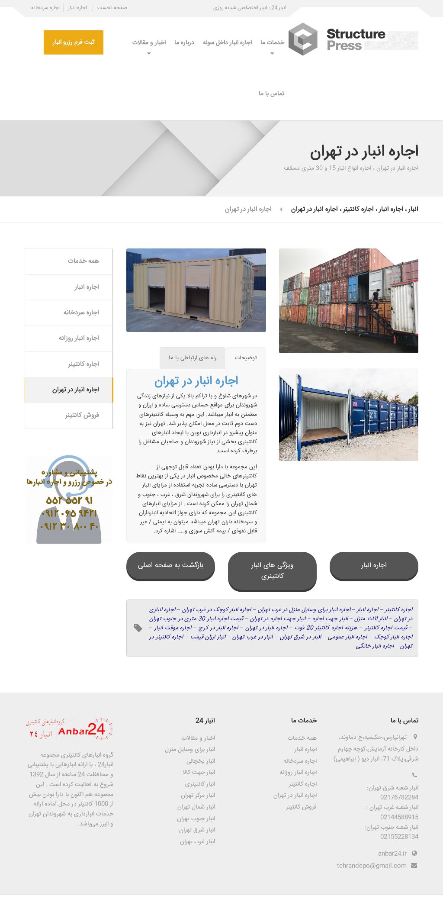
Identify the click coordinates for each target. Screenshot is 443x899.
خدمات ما (272, 43)
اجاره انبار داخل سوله (227, 43)
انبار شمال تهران (196, 807)
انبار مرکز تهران (198, 795)
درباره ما (184, 43)
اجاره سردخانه (45, 8)
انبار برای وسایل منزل (190, 749)
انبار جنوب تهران (196, 819)
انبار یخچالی (200, 761)
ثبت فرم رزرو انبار (73, 42)
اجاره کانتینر (83, 364)
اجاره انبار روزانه (79, 338)
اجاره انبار (77, 8)
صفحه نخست (112, 8)
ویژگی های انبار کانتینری (272, 571)
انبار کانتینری (200, 784)
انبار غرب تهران (197, 842)
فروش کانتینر (82, 415)
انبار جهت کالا (199, 772)
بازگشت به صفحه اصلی (170, 565)
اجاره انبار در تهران (75, 390)
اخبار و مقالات (149, 43)
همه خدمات (83, 261)
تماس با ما (271, 94)
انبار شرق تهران (197, 830)
